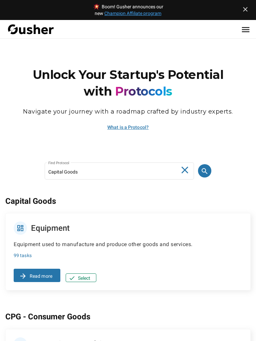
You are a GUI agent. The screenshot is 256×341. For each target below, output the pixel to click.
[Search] (204, 170)
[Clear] (185, 170)
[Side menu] (246, 29)
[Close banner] (245, 9)
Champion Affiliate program (132, 13)
